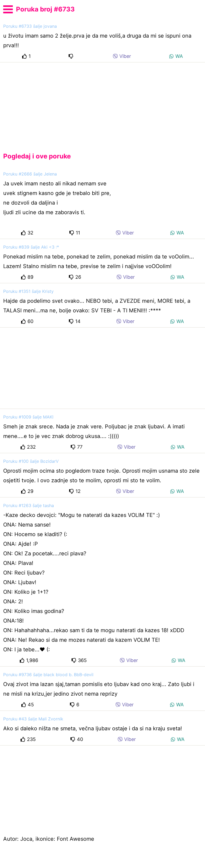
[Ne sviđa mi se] (72, 56)
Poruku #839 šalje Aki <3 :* (31, 247)
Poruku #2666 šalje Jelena (30, 174)
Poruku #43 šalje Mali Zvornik (33, 719)
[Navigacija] (8, 8)
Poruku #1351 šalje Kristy (28, 291)
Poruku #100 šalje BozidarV (31, 461)
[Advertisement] (102, 103)
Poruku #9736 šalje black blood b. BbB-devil (48, 674)
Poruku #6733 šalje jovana (30, 26)
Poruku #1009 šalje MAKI (28, 417)
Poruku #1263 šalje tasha (28, 505)
